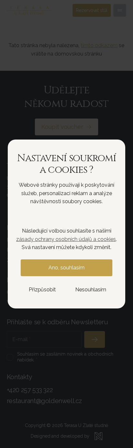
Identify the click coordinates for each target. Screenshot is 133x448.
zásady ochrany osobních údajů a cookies (66, 239)
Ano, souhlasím (66, 268)
